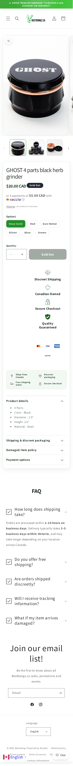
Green (43, 233)
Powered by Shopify (37, 748)
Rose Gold (17, 224)
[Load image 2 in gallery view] (36, 147)
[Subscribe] (60, 693)
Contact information (38, 760)
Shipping (10, 206)
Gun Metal (51, 224)
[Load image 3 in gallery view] (55, 147)
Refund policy (58, 748)
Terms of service (37, 754)
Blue (28, 233)
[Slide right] (68, 148)
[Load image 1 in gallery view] (18, 147)
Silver (14, 233)
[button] (8, 18)
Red (34, 224)
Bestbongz (20, 748)
